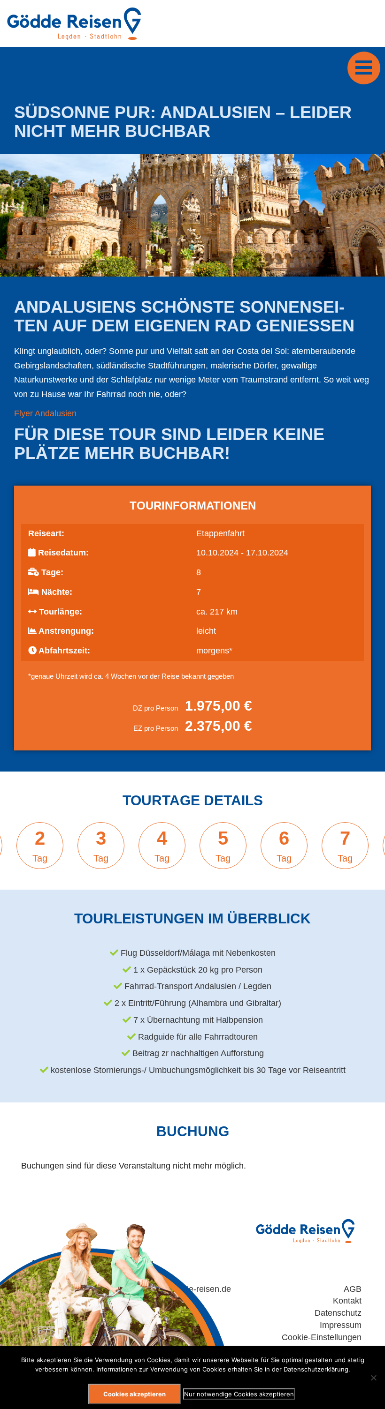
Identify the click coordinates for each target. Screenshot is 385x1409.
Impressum (341, 1325)
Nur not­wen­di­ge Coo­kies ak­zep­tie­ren (239, 1394)
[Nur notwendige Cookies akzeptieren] (373, 1377)
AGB (353, 1289)
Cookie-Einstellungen (322, 1337)
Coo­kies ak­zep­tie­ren (134, 1394)
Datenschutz (338, 1313)
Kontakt (347, 1300)
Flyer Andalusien (45, 413)
